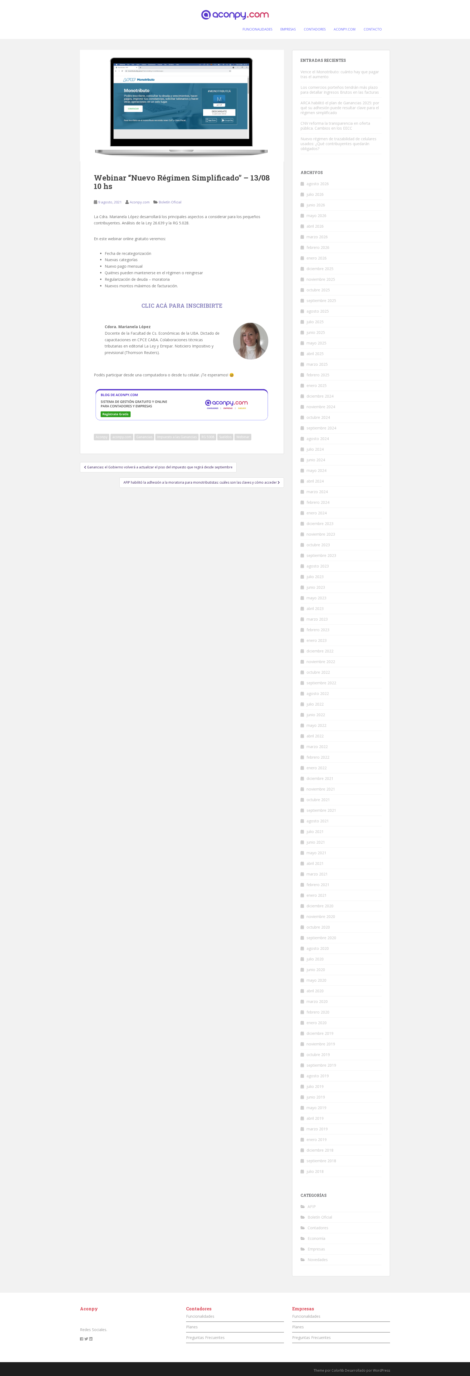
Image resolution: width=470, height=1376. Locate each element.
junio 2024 (316, 459)
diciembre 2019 (320, 1033)
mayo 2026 (316, 215)
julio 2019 (315, 1086)
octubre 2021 (318, 799)
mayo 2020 (316, 980)
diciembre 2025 (320, 268)
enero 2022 (317, 767)
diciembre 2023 (320, 523)
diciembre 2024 (320, 396)
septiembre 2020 (321, 937)
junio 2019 (316, 1097)
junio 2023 (316, 587)
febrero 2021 (318, 884)
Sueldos (225, 437)
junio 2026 (316, 205)
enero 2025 (317, 385)
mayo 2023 (316, 597)
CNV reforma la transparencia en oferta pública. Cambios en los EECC (335, 126)
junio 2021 (316, 842)
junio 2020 (316, 969)
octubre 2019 (318, 1054)
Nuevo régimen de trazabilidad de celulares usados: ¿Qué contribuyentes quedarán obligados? (338, 143)
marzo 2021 (317, 874)
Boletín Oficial (170, 202)
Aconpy (101, 437)
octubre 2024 (318, 417)
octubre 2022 (318, 672)
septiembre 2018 (321, 1160)
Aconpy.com (140, 202)
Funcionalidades (200, 1316)
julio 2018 (315, 1171)
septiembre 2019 (321, 1065)
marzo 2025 (317, 364)
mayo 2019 (316, 1107)
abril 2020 (315, 990)
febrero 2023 (318, 629)
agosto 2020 (318, 948)
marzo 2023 (317, 619)
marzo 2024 (317, 491)
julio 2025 (315, 321)
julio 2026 (315, 194)
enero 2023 (317, 640)
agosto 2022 (318, 693)
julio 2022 (315, 704)
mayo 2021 (316, 852)
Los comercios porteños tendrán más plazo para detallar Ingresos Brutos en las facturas (340, 90)
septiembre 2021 (321, 810)
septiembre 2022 (321, 682)
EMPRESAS (288, 29)
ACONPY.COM (344, 29)
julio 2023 (315, 576)
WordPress (381, 1370)
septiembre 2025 (321, 300)
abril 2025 (315, 353)
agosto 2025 (318, 311)
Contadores (318, 1227)
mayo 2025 (316, 343)
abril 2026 (315, 226)
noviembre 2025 (321, 279)
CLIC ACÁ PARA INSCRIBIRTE (181, 305)
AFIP (312, 1206)
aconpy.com (121, 437)
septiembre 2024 (321, 428)
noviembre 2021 (321, 789)
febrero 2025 (318, 374)
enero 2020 (317, 1022)
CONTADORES (315, 29)
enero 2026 (317, 258)
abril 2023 (315, 608)
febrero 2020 (318, 1012)
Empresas (316, 1249)
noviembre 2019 (321, 1044)
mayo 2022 (316, 725)
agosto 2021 (318, 820)
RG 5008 (208, 437)
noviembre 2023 (321, 534)
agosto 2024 (318, 438)
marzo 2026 (317, 236)
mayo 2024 (316, 470)
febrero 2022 (318, 757)
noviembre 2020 (321, 916)
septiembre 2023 (321, 555)
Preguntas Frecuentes (205, 1337)
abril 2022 (315, 736)
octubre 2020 (318, 927)
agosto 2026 (318, 183)
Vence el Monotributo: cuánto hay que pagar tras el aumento (340, 74)
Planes (192, 1326)
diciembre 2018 (320, 1150)
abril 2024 (315, 481)
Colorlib (338, 1370)
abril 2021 (315, 863)
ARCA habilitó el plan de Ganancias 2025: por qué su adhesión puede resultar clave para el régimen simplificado (340, 107)
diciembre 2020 (320, 905)
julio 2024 (315, 449)
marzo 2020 (317, 1001)
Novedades (318, 1259)
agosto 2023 (318, 566)
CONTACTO (373, 29)
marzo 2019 (317, 1128)
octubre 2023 (318, 544)
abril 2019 (315, 1118)
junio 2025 (316, 332)
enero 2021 (317, 895)
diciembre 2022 (320, 651)
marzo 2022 (317, 746)
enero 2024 (317, 512)
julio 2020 (315, 959)
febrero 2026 (318, 247)
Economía (316, 1238)
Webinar (242, 437)
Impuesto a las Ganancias (177, 437)
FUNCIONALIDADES (257, 29)
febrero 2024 (318, 502)
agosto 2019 (318, 1075)
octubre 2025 (318, 289)
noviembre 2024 (321, 406)
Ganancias (144, 437)
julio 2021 (315, 831)
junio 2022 (316, 714)
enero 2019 (317, 1139)
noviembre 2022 (321, 661)
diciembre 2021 (320, 778)
